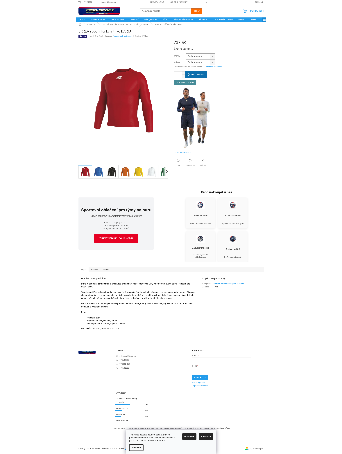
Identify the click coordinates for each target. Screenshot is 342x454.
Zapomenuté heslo (200, 386)
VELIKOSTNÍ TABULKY (192, 428)
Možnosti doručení (214, 67)
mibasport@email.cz (128, 356)
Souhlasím (206, 436)
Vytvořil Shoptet (257, 448)
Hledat (196, 11)
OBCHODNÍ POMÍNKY (137, 428)
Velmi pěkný (120, 402)
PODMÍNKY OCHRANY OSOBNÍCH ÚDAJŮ (164, 428)
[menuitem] (82, 19)
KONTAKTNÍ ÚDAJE (156, 2)
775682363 (124, 360)
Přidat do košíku (198, 74)
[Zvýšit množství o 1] (183, 73)
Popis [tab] (83, 270)
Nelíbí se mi (120, 414)
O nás (114, 428)
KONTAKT (122, 428)
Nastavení (136, 447)
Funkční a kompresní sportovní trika (229, 283)
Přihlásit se (200, 377)
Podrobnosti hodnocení (122, 36)
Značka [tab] (106, 270)
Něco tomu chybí (122, 408)
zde (163, 440)
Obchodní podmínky (178, 2)
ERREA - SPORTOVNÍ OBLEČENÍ (217, 428)
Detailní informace (181, 153)
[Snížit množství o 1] (183, 76)
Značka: (141, 36)
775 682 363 (124, 364)
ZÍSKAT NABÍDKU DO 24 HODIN (116, 238)
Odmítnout (189, 436)
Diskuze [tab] (94, 270)
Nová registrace (198, 382)
